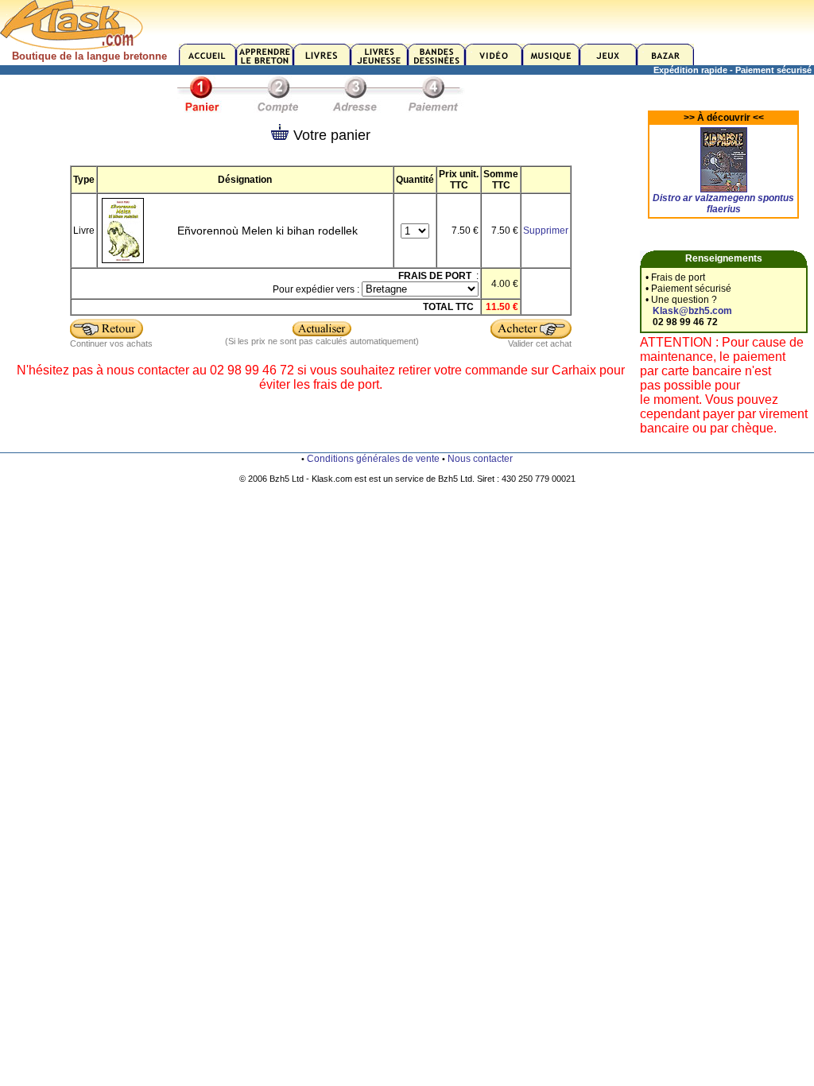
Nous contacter (480, 458)
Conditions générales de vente (373, 458)
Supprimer (545, 230)
